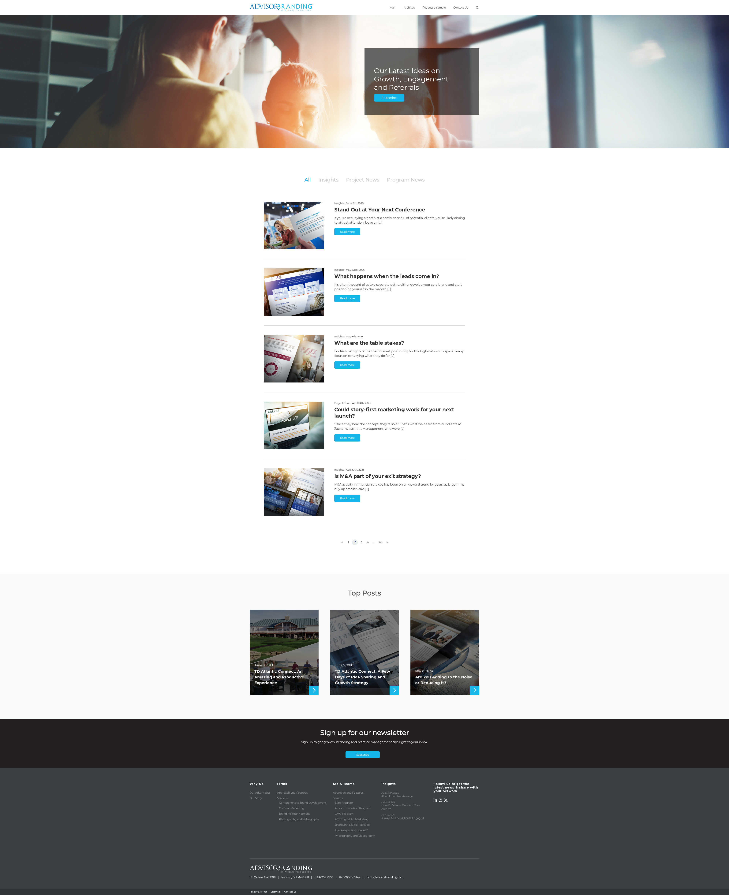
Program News (406, 180)
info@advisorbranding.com (385, 877)
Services (282, 798)
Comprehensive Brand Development (302, 802)
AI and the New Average (397, 796)
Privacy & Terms (258, 891)
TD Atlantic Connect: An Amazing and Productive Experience (279, 677)
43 (381, 542)
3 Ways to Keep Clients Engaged (402, 818)
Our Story (256, 798)
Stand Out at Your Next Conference (379, 210)
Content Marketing (291, 808)
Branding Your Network (294, 813)
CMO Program (344, 813)
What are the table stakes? (369, 343)
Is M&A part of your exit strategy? (377, 476)
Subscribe (389, 98)
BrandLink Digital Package (352, 824)
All (308, 180)
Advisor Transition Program (353, 808)
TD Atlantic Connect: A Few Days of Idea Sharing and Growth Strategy (362, 677)
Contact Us (460, 7)
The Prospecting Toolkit (351, 830)
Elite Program (344, 802)
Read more (347, 231)
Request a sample (434, 7)
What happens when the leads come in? (386, 276)
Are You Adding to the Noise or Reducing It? (443, 680)
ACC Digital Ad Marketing (351, 819)
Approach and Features (292, 792)
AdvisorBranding (281, 7)
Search (477, 8)
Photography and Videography (299, 819)
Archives (409, 7)
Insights (328, 180)
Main (393, 7)
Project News (362, 180)
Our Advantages (260, 792)
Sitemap (275, 891)
